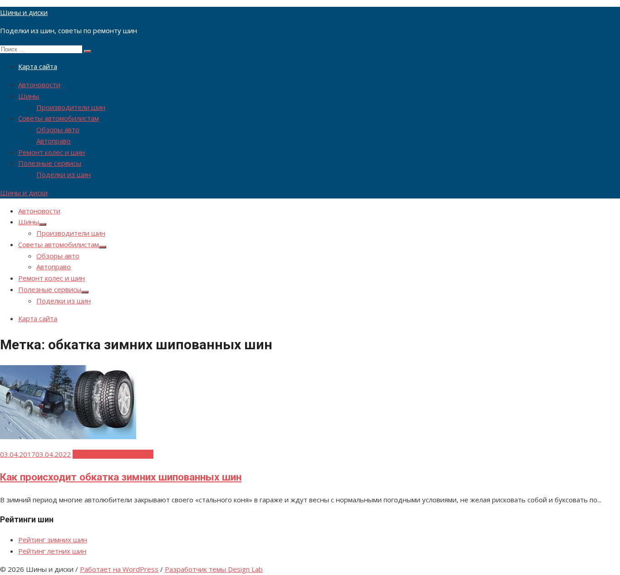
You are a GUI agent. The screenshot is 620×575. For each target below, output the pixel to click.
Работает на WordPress (119, 569)
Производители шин (70, 107)
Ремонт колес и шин (51, 152)
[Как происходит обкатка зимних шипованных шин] (68, 436)
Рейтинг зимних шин (52, 539)
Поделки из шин (63, 174)
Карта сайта (37, 66)
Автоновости (39, 84)
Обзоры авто (57, 129)
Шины (28, 95)
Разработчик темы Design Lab (214, 569)
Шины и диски (24, 12)
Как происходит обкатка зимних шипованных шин (120, 477)
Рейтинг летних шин (52, 550)
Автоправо (53, 140)
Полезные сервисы (49, 163)
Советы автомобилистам (58, 118)
